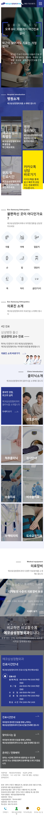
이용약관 (4, 773)
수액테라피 (4, 775)
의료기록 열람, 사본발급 (30, 775)
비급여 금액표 (27, 773)
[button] (18, 81)
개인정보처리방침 (15, 773)
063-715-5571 (29, 4)
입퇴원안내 (4, 777)
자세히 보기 (32, 611)
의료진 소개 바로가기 (11, 353)
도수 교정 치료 (15, 775)
